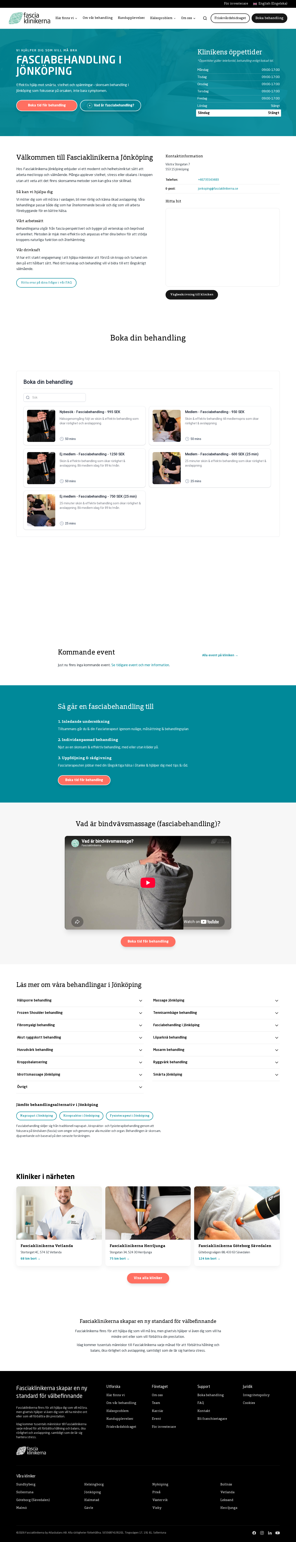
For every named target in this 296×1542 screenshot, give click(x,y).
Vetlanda (227, 1492)
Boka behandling (269, 18)
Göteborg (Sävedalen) (33, 1500)
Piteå (156, 1492)
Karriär (157, 1411)
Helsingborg (94, 1484)
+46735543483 (208, 179)
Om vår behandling (98, 18)
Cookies (249, 1403)
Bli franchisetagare (212, 1419)
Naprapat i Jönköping (36, 1115)
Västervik (160, 1500)
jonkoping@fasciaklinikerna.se (218, 188)
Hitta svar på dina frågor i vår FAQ (46, 282)
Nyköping (160, 1484)
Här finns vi (64, 18)
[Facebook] (254, 1533)
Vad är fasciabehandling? (114, 105)
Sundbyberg (26, 1484)
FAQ (200, 1403)
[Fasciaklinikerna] (29, 18)
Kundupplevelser (131, 18)
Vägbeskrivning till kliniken (191, 294)
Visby (157, 1508)
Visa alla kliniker (148, 1278)
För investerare (236, 3)
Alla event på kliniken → (220, 655)
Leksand (226, 1500)
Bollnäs (226, 1484)
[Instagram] (262, 1533)
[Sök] (205, 18)
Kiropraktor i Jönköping (81, 1115)
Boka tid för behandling (47, 105)
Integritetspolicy (256, 1395)
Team (156, 1403)
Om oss (186, 18)
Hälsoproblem (161, 18)
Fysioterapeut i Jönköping (129, 1115)
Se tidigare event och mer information (140, 665)
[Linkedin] (270, 1533)
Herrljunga (228, 1508)
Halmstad (91, 1500)
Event (156, 1419)
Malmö (21, 1508)
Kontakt (203, 1411)
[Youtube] (277, 1533)
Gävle (88, 1508)
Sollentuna (24, 1492)
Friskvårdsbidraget (230, 18)
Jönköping (92, 1492)
